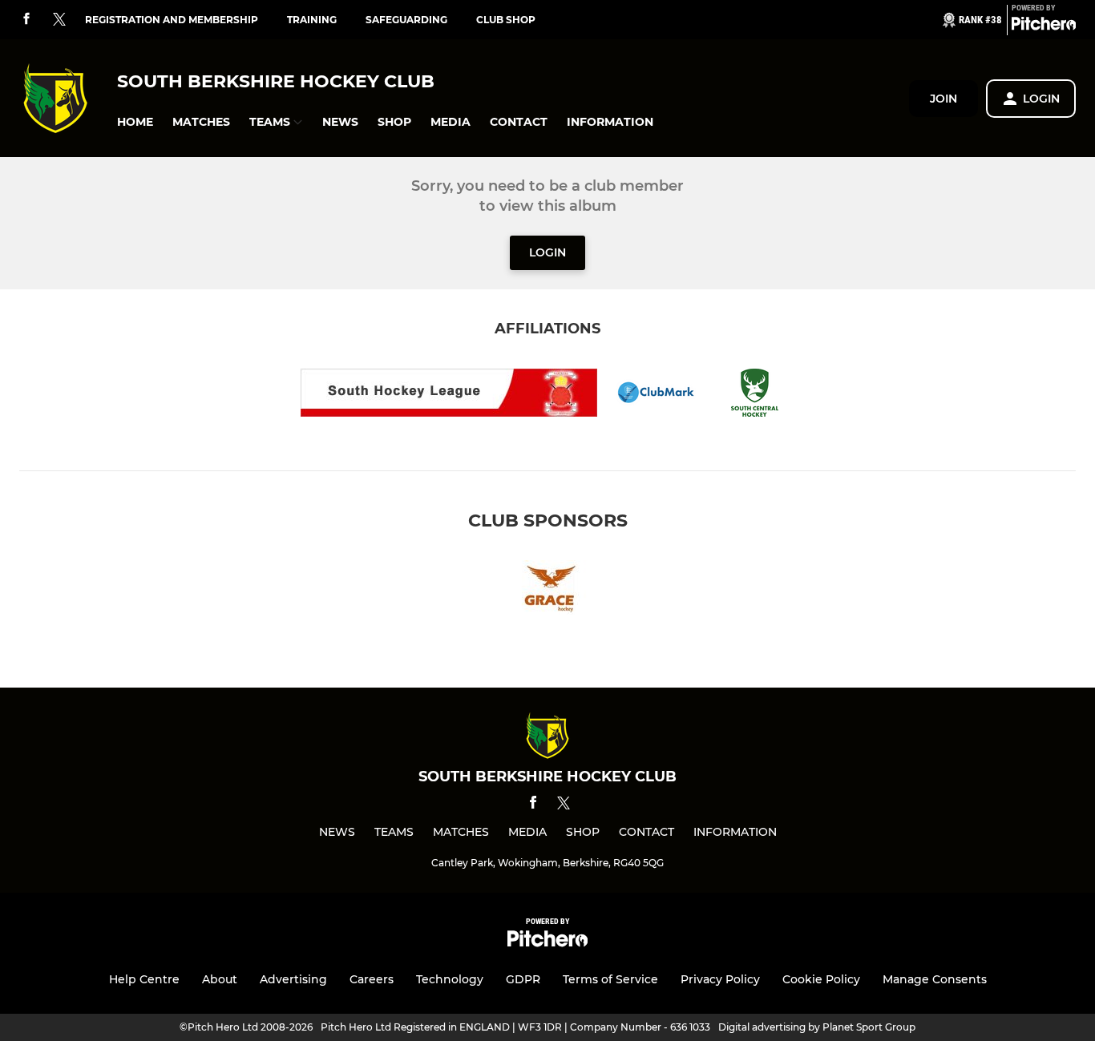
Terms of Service (610, 979)
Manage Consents (935, 979)
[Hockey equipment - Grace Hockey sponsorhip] (547, 590)
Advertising (293, 979)
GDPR (523, 979)
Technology (449, 979)
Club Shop (505, 20)
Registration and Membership (171, 20)
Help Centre (144, 979)
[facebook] (26, 20)
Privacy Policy (720, 979)
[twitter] (59, 20)
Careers (372, 979)
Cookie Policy (821, 979)
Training (312, 20)
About (219, 979)
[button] (135, 122)
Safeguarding (406, 20)
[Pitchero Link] (1044, 26)
